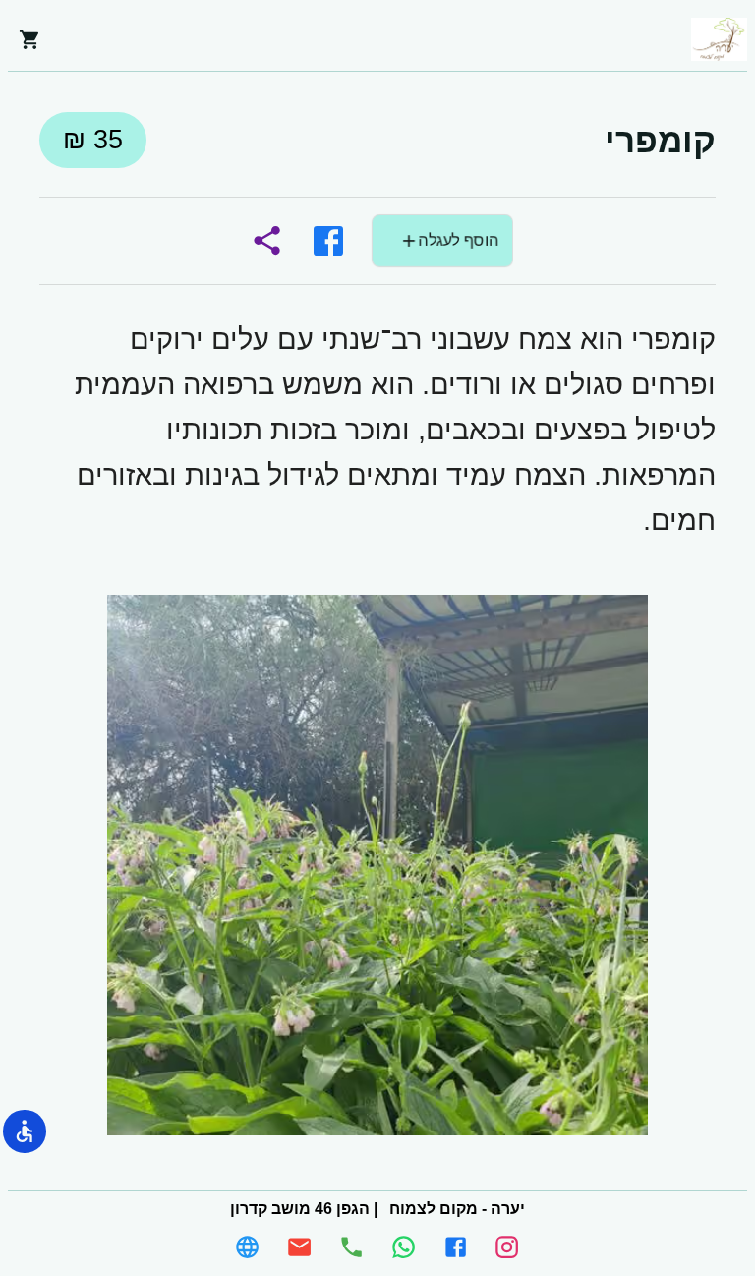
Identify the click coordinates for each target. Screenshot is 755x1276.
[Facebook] (456, 1247)
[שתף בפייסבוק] (328, 240)
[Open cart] (29, 39)
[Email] (299, 1247)
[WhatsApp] (403, 1247)
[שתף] (267, 240)
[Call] (351, 1247)
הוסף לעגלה (457, 240)
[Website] (247, 1247)
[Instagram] (507, 1247)
